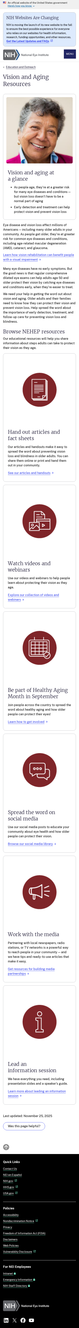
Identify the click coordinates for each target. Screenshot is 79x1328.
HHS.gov (8, 1187)
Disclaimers (10, 1239)
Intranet (8, 1273)
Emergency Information (18, 1279)
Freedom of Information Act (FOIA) (24, 1233)
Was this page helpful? (24, 1126)
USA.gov (8, 1193)
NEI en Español (12, 1174)
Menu (70, 53)
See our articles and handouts (29, 473)
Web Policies (11, 1245)
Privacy (7, 1227)
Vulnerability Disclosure (17, 1251)
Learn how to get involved (26, 722)
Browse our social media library (30, 844)
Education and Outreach (21, 67)
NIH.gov (8, 1181)
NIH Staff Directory (15, 1285)
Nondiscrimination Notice (18, 1221)
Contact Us (10, 1168)
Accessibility (11, 1214)
